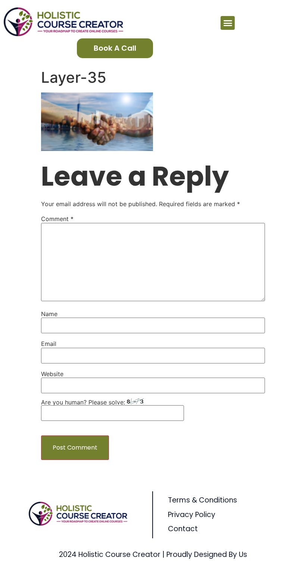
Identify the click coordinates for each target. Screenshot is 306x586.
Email (48, 344)
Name (49, 314)
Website (52, 374)
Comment (57, 219)
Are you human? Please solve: (84, 402)
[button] (228, 23)
